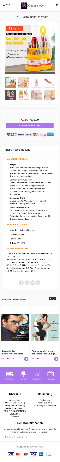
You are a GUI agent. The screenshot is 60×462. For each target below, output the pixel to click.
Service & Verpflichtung (15, 408)
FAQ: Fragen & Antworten (45, 405)
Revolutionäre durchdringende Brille (12, 352)
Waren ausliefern (45, 403)
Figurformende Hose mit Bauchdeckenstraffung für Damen (44, 352)
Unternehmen (15, 400)
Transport (15, 416)
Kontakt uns (45, 400)
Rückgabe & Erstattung (15, 405)
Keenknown (38, 447)
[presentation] (50, 298)
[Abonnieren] (54, 437)
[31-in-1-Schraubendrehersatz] (30, 49)
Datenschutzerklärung (15, 403)
